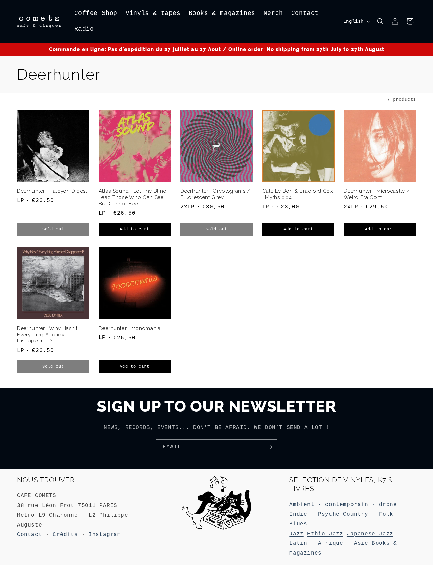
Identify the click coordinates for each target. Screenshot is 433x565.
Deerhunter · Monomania (130, 328)
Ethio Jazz (325, 534)
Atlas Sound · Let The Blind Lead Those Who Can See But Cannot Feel (133, 197)
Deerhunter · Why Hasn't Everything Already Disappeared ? (47, 334)
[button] (380, 21)
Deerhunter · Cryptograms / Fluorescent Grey (215, 194)
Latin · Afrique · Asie (328, 543)
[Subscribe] (269, 447)
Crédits (65, 535)
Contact (29, 535)
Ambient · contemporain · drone (343, 505)
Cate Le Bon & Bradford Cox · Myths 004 (297, 194)
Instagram (105, 535)
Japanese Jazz (370, 534)
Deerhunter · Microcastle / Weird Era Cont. (377, 194)
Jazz (296, 534)
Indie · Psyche (314, 514)
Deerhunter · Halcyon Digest (52, 191)
